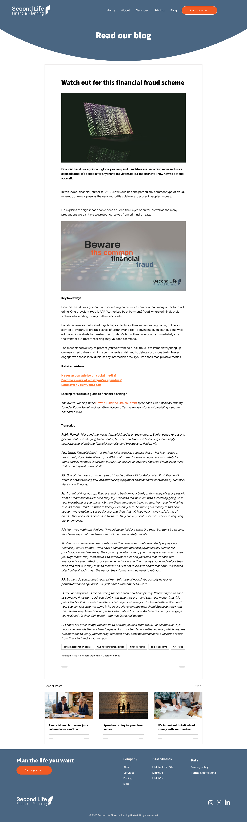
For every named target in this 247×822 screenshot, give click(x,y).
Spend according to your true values (122, 727)
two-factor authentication (111, 646)
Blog (126, 784)
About (128, 767)
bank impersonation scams (78, 646)
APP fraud (178, 646)
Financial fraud (69, 655)
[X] (219, 802)
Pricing (128, 778)
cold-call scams (159, 646)
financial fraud (137, 646)
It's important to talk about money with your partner (176, 727)
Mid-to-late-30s (162, 767)
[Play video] (123, 256)
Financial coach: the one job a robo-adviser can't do (69, 727)
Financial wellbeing (90, 655)
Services (129, 773)
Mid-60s (157, 778)
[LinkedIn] (227, 802)
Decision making (111, 655)
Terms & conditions (203, 773)
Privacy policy (200, 767)
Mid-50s (157, 773)
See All (198, 685)
